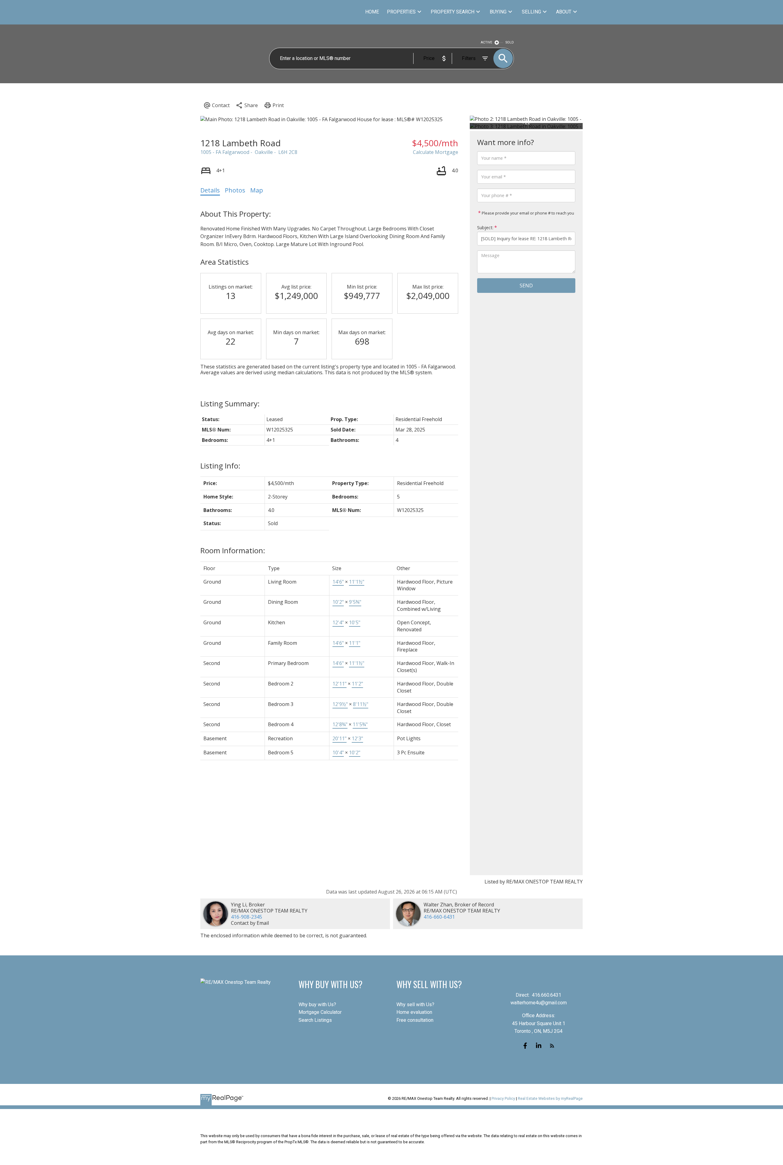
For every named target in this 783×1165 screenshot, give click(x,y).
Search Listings (315, 1020)
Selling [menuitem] (531, 12)
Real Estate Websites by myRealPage (550, 1098)
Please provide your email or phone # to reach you (527, 213)
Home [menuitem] (372, 12)
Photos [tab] (235, 190)
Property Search (452, 12)
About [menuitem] (563, 12)
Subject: (485, 227)
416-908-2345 (246, 916)
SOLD (510, 42)
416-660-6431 (439, 916)
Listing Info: (220, 466)
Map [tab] (256, 190)
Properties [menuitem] (401, 12)
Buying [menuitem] (498, 12)
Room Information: (232, 550)
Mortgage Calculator (320, 1012)
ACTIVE (486, 42)
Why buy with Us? (317, 1004)
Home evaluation (414, 1012)
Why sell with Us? (415, 1004)
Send (526, 285)
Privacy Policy (503, 1098)
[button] (525, 1046)
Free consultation (414, 1020)
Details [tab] (210, 190)
